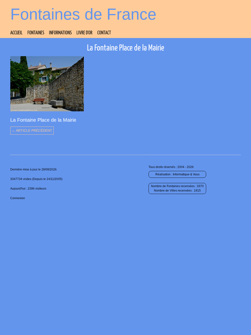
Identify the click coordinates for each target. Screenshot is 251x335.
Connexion (17, 198)
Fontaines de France (83, 14)
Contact (104, 33)
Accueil (16, 33)
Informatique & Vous (186, 174)
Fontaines (35, 33)
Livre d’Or (84, 33)
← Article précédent (32, 130)
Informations (60, 33)
